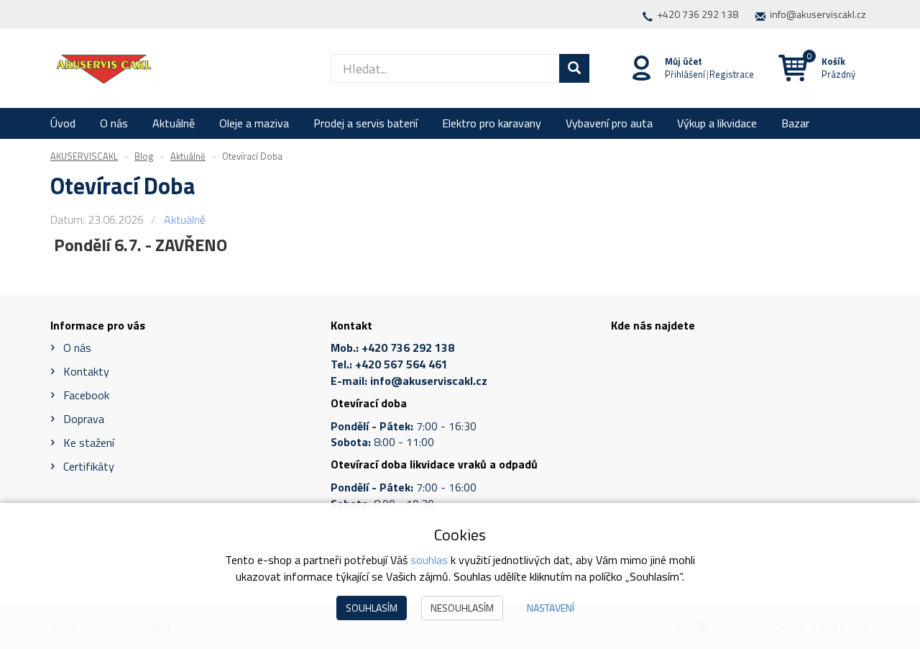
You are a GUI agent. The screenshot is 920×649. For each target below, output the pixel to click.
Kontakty (86, 371)
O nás (114, 123)
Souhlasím (371, 607)
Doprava (83, 418)
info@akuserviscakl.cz (818, 14)
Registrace (731, 74)
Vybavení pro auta (609, 123)
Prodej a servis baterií (365, 123)
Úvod (62, 123)
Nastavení (550, 607)
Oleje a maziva (254, 123)
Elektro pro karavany (491, 123)
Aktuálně (173, 123)
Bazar (795, 123)
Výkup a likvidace (717, 123)
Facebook (86, 395)
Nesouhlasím (462, 607)
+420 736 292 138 (697, 14)
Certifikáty (88, 466)
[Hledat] (574, 68)
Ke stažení (88, 442)
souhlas (429, 559)
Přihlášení (685, 74)
